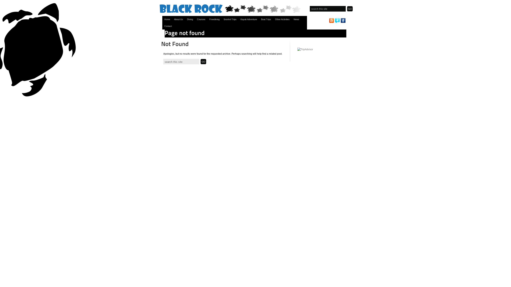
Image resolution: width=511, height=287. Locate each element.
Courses (201, 19)
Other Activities (282, 19)
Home (167, 19)
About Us (178, 19)
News (296, 19)
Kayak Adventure (249, 19)
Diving (190, 19)
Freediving (214, 19)
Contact (168, 26)
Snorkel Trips (230, 19)
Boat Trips (266, 19)
